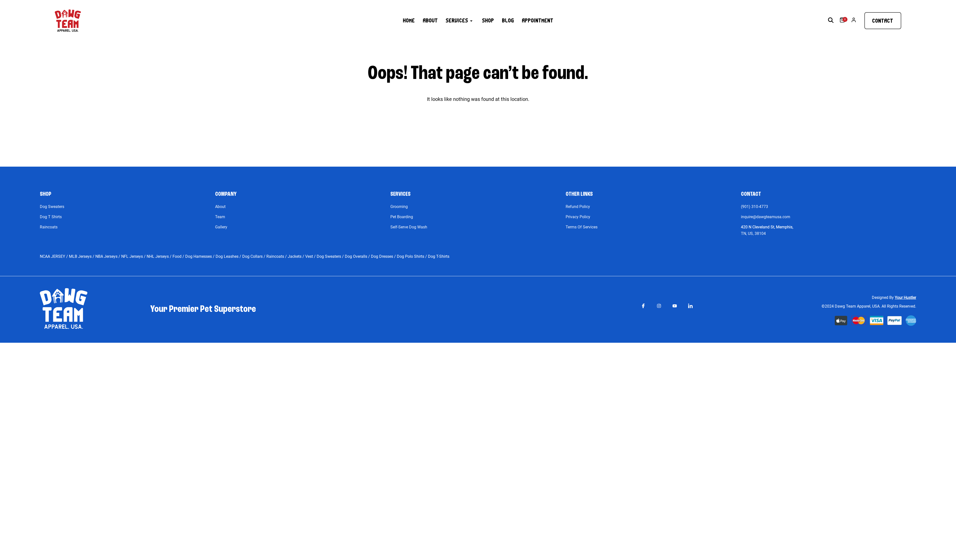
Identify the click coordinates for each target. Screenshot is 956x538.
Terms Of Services (582, 227)
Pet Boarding (401, 216)
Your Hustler (905, 297)
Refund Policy (578, 206)
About (220, 206)
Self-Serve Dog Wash (408, 227)
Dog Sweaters (52, 206)
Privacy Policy (578, 216)
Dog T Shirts (51, 216)
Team (220, 216)
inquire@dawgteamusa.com (765, 216)
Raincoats (49, 227)
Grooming (399, 206)
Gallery (221, 227)
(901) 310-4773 (754, 206)
